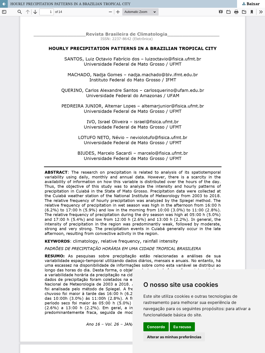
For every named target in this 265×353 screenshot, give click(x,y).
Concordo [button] (156, 327)
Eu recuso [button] (182, 327)
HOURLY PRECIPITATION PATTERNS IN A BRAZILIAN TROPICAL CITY (70, 3)
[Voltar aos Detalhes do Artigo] (4, 4)
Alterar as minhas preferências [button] (174, 337)
